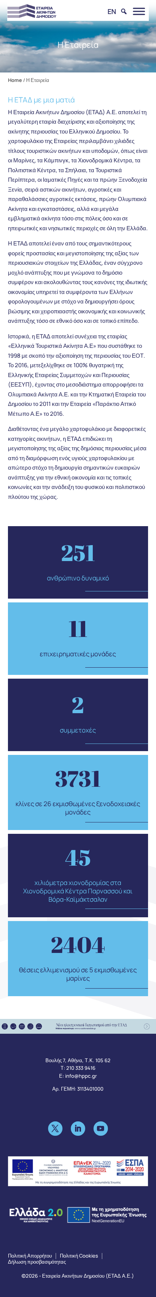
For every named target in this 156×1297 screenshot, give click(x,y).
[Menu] (139, 11)
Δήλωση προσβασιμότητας (37, 1261)
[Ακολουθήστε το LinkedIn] (78, 1129)
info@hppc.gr (81, 1075)
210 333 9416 (80, 1067)
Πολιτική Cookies (79, 1255)
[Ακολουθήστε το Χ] (55, 1129)
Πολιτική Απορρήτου (30, 1255)
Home (15, 80)
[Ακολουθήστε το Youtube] (101, 1129)
